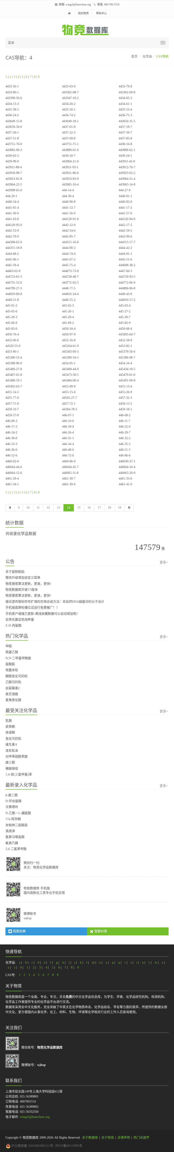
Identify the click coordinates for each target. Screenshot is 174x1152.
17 (99, 507)
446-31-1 (68, 438)
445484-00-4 (70, 380)
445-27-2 (124, 311)
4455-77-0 (12, 397)
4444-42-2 (125, 248)
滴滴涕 (10, 831)
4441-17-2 (125, 207)
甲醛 (8, 646)
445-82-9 (124, 323)
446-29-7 (124, 432)
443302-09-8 (127, 92)
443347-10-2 (70, 98)
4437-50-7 (125, 132)
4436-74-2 (68, 115)
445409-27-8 (13, 369)
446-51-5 (124, 449)
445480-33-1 (13, 380)
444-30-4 (68, 196)
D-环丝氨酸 (13, 801)
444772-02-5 (70, 282)
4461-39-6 (68, 484)
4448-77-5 (68, 288)
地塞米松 (11, 670)
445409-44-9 (70, 369)
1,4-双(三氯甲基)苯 (18, 774)
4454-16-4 (125, 363)
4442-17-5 (125, 225)
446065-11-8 (70, 473)
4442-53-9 (12, 230)
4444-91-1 (125, 253)
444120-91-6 (70, 219)
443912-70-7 (127, 167)
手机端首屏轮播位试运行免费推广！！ (32, 607)
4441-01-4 (12, 207)
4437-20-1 (12, 132)
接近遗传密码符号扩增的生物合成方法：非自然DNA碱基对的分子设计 (54, 601)
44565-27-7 (69, 397)
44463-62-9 (12, 271)
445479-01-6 (127, 375)
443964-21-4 (127, 179)
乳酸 (8, 720)
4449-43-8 (125, 294)
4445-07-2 (68, 259)
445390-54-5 (70, 357)
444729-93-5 (127, 276)
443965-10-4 (70, 184)
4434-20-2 (68, 104)
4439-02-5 (12, 155)
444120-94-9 (127, 219)
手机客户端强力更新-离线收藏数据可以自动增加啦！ (42, 613)
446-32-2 (124, 438)
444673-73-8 (70, 271)
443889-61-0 (70, 150)
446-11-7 (124, 421)
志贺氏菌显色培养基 (19, 619)
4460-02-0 (12, 461)
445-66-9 (11, 323)
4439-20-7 (68, 155)
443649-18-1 (70, 121)
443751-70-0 (13, 144)
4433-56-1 (12, 86)
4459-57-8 (12, 415)
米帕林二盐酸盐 (16, 825)
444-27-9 (124, 190)
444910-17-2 (127, 300)
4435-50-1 (68, 109)
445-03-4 (124, 305)
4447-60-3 (125, 271)
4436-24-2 (12, 115)
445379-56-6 (127, 351)
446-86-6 (124, 455)
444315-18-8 (13, 248)
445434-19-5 (127, 369)
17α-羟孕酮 (13, 819)
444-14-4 (68, 190)
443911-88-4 (13, 167)
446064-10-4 (127, 467)
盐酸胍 (10, 664)
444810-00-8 (13, 294)
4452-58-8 (125, 340)
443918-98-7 (13, 173)
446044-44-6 (13, 467)
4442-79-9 (12, 236)
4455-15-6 (68, 392)
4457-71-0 (12, 403)
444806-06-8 (127, 288)
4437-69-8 (68, 138)
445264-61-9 (70, 346)
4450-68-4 (125, 328)
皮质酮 (10, 726)
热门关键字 (141, 1137)
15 (78, 507)
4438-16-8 (125, 144)
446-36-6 (11, 449)
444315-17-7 (127, 242)
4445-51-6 (125, 259)
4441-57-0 (125, 213)
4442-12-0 (68, 225)
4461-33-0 (125, 478)
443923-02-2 (127, 173)
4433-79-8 (125, 86)
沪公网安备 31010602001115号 (31, 1145)
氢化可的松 (13, 738)
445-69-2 (68, 323)
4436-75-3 (125, 115)
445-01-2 (11, 305)
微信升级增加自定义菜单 (22, 577)
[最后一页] (129, 507)
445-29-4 (68, 317)
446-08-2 (124, 415)
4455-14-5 (12, 392)
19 (119, 507)
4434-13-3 (12, 104)
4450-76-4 (12, 334)
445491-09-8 (127, 380)
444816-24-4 (70, 294)
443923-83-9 (70, 179)
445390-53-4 (13, 357)
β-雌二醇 (11, 795)
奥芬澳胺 (11, 694)
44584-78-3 (69, 409)
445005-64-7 (127, 334)
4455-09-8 (68, 386)
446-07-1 (68, 415)
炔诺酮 (10, 732)
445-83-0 (11, 328)
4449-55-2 (68, 300)
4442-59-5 (125, 230)
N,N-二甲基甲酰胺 (18, 658)
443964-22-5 (13, 184)
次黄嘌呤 (11, 807)
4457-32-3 (125, 397)
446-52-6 (11, 455)
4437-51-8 (12, 138)
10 (28, 507)
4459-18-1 (125, 409)
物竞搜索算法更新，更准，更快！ (29, 583)
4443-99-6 (125, 236)
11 (38, 507)
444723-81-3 (13, 276)
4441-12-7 (68, 207)
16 (89, 507)
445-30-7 (124, 317)
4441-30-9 (12, 213)
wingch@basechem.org (78, 4)
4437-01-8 (68, 127)
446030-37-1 (127, 461)
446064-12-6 (13, 473)
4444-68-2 (12, 253)
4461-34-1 (12, 484)
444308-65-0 (13, 242)
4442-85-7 (68, 236)
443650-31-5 (127, 121)
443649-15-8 (13, 121)
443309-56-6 (13, 98)
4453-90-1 (12, 351)
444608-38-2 (127, 265)
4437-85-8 (125, 138)
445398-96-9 (13, 363)
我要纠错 (100, 931)
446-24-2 (11, 432)
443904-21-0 (70, 161)
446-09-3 (11, 421)
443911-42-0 (127, 161)
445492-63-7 (13, 386)
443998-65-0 (13, 190)
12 (48, 507)
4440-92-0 (125, 201)
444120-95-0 (13, 225)
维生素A (11, 744)
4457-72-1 (68, 403)
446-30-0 (11, 438)
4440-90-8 (68, 201)
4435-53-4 (125, 109)
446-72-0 (68, 455)
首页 (134, 56)
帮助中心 (101, 13)
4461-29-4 (12, 478)
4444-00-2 (68, 248)
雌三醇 (10, 762)
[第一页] (9, 507)
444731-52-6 (13, 282)
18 (109, 507)
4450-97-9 (68, 334)
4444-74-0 (68, 253)
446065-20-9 (127, 473)
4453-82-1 (125, 346)
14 (68, 507)
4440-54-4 (12, 201)
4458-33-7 (12, 409)
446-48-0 (68, 449)
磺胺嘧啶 (11, 768)
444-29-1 (11, 196)
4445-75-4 (68, 265)
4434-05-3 (125, 98)
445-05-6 (11, 311)
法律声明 (123, 1137)
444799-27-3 (13, 288)
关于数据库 (90, 1137)
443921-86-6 (70, 173)
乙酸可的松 (13, 682)
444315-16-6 (70, 242)
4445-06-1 (12, 259)
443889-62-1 (127, 150)
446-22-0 (124, 426)
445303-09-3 (70, 351)
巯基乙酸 (11, 652)
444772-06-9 (127, 282)
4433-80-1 (12, 92)
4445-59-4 (12, 265)
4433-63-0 (68, 86)
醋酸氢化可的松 (16, 676)
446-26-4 (68, 432)
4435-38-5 (12, 109)
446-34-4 (68, 444)
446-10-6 (68, 421)
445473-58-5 (70, 375)
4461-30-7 (68, 478)
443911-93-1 (70, 167)
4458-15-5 (125, 403)
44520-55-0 (12, 346)
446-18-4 (68, 426)
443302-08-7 (70, 92)
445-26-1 (68, 311)
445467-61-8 (13, 375)
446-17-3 (11, 426)
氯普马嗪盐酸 (14, 837)
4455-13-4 (125, 386)
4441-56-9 (68, 213)
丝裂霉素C (12, 688)
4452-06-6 (12, 340)
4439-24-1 (125, 155)
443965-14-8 (127, 184)
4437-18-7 (125, 127)
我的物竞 (83, 13)
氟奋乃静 (11, 843)
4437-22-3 (68, 132)
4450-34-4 (68, 328)
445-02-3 (68, 305)
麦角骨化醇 (13, 700)
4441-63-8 (12, 219)
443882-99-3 (13, 150)
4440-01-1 (125, 196)
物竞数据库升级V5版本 (21, 589)
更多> (164, 562)
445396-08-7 (127, 357)
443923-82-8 (13, 179)
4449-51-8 (12, 300)
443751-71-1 (70, 144)
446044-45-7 (70, 467)
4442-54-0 (68, 230)
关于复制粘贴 (14, 571)
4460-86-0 (68, 461)
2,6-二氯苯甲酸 (16, 849)
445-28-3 (11, 317)
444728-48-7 (70, 276)
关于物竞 (107, 1137)
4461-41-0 (125, 484)
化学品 (147, 56)
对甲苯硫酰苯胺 (16, 756)
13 (58, 507)
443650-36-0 (13, 127)
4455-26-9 (125, 392)
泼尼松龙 (11, 750)
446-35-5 (124, 444)
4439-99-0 (12, 161)
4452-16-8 (68, 340)
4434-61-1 (125, 104)
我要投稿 (19, 931)
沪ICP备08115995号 (68, 1145)
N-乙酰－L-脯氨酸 (18, 813)
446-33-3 (11, 444)
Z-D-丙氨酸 (13, 625)
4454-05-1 (68, 363)
